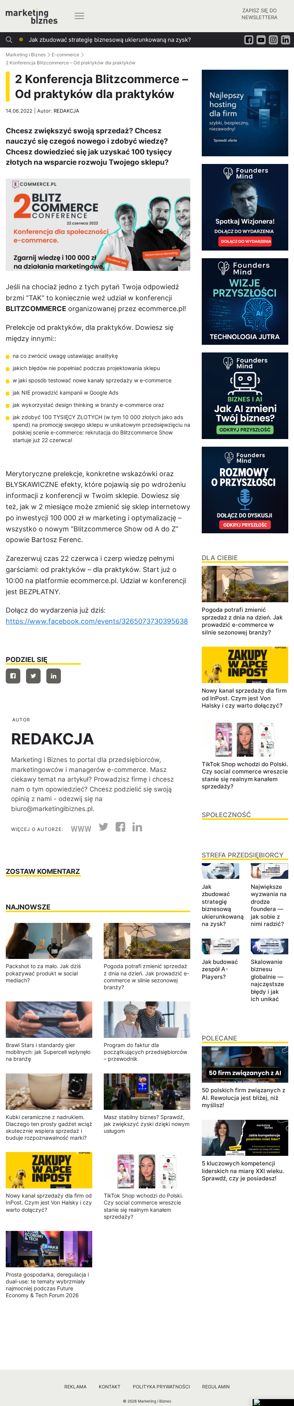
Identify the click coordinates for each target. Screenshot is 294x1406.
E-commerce (65, 54)
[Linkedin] (53, 676)
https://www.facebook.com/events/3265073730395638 (97, 621)
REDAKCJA (66, 111)
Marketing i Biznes (26, 54)
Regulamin (216, 1387)
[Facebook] (13, 676)
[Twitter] (33, 676)
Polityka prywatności (161, 1387)
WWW (81, 829)
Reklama (75, 1387)
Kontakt (110, 1387)
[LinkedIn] (134, 829)
